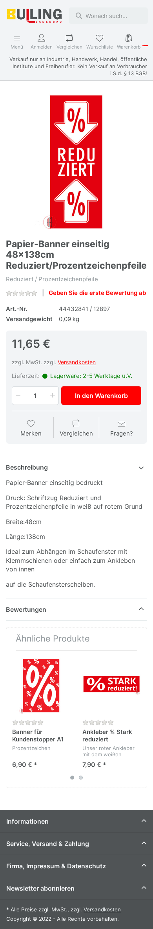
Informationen (27, 821)
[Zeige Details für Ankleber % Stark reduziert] (111, 685)
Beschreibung (27, 467)
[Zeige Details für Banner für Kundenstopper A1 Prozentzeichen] (41, 685)
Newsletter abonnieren (40, 888)
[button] (17, 395)
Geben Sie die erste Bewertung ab (97, 292)
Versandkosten (77, 362)
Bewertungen (26, 609)
